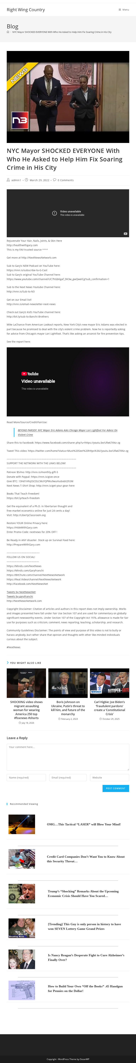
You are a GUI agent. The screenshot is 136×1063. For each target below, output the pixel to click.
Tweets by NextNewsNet (21, 592)
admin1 (16, 180)
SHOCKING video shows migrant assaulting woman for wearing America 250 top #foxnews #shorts (26, 710)
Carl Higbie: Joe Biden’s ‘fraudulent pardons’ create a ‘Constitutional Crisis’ (109, 708)
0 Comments (66, 180)
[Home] (8, 32)
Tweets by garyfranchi (20, 596)
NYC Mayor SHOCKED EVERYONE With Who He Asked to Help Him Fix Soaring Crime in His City (62, 32)
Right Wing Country (26, 9)
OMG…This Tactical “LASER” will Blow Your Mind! (84, 824)
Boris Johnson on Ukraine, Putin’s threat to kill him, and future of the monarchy (68, 708)
